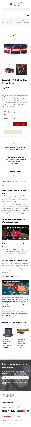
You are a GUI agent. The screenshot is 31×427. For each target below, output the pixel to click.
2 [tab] (16, 356)
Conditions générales (7, 420)
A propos (10, 423)
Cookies (15, 423)
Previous (2, 69)
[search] (27, 9)
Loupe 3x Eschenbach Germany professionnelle (7, 342)
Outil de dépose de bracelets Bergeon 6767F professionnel (22, 342)
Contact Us (4, 423)
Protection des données (18, 420)
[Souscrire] (27, 377)
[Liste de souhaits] (25, 128)
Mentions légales (23, 423)
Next (29, 69)
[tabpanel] (8, 340)
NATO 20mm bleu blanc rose (12, 299)
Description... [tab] (6, 181)
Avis (3, 185)
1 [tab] (15, 356)
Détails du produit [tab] (19, 181)
